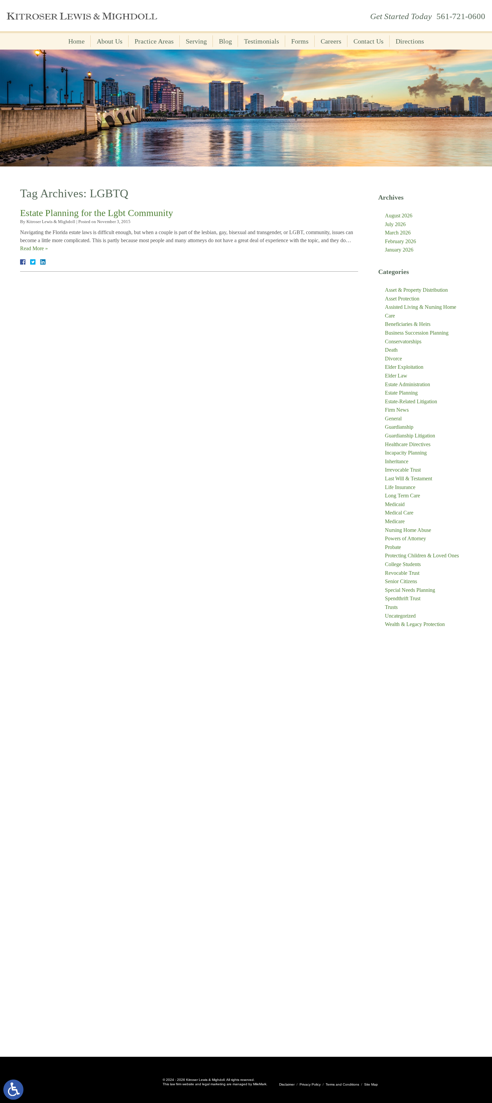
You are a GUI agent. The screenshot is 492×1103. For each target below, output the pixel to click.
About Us (109, 41)
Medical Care (399, 512)
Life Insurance (400, 487)
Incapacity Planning (406, 453)
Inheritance (396, 461)
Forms (300, 41)
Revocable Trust (402, 573)
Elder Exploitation (404, 367)
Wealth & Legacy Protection (415, 624)
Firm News (397, 410)
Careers (331, 41)
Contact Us (368, 41)
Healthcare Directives (407, 444)
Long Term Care (402, 495)
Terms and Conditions (342, 1084)
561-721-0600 (460, 16)
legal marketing (214, 1084)
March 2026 (398, 232)
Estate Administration (407, 384)
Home (76, 41)
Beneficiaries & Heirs (407, 324)
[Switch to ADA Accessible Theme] (13, 1090)
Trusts (391, 607)
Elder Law (396, 375)
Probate (393, 547)
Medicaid (395, 504)
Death (391, 350)
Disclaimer (287, 1084)
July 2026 (395, 224)
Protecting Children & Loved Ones (422, 555)
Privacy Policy (310, 1084)
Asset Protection (402, 298)
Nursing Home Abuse (408, 530)
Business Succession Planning (416, 333)
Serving (196, 41)
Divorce (393, 358)
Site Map (371, 1084)
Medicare (395, 521)
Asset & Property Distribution (416, 290)
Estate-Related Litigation (411, 401)
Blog (225, 41)
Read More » (34, 248)
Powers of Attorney (405, 538)
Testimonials (261, 41)
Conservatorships (403, 341)
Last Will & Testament (408, 478)
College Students (403, 564)
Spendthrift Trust (402, 598)
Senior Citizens (401, 581)
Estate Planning (401, 393)
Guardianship (399, 427)
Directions (410, 41)
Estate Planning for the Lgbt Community (96, 213)
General (393, 418)
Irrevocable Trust (403, 470)
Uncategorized (400, 616)
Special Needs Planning (410, 590)
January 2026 (399, 250)
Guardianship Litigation (410, 435)
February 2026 (400, 241)
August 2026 (398, 215)
